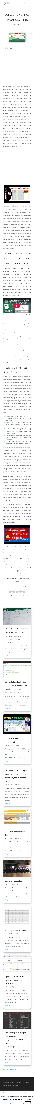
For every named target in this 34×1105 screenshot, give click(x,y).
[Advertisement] (17, 67)
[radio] (10, 592)
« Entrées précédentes (10, 1069)
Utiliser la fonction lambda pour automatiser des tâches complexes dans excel (16, 685)
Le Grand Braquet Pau (13, 881)
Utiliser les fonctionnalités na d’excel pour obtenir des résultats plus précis (16, 632)
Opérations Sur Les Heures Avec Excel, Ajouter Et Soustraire (15, 980)
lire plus (7, 655)
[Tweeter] (10, 1103)
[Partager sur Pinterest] (23, 1103)
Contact (15, 1085)
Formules (17, 639)
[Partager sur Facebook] (3, 1103)
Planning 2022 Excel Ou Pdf (15, 930)
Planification (18, 838)
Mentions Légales (8, 1082)
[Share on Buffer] (30, 1103)
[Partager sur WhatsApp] (17, 1103)
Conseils (16, 745)
